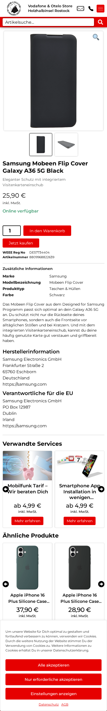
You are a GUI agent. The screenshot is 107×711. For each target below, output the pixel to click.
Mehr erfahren (27, 521)
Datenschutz (49, 704)
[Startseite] (14, 8)
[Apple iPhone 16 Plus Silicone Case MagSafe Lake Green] (27, 568)
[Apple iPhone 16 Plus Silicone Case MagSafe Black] (80, 568)
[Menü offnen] (100, 8)
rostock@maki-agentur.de (80, 8)
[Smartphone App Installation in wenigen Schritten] (79, 465)
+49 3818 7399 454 (91, 8)
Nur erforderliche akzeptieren (53, 679)
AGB (64, 704)
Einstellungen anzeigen (54, 693)
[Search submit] (100, 22)
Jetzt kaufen (21, 243)
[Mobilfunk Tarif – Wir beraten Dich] (27, 465)
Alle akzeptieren (53, 665)
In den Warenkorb (47, 230)
